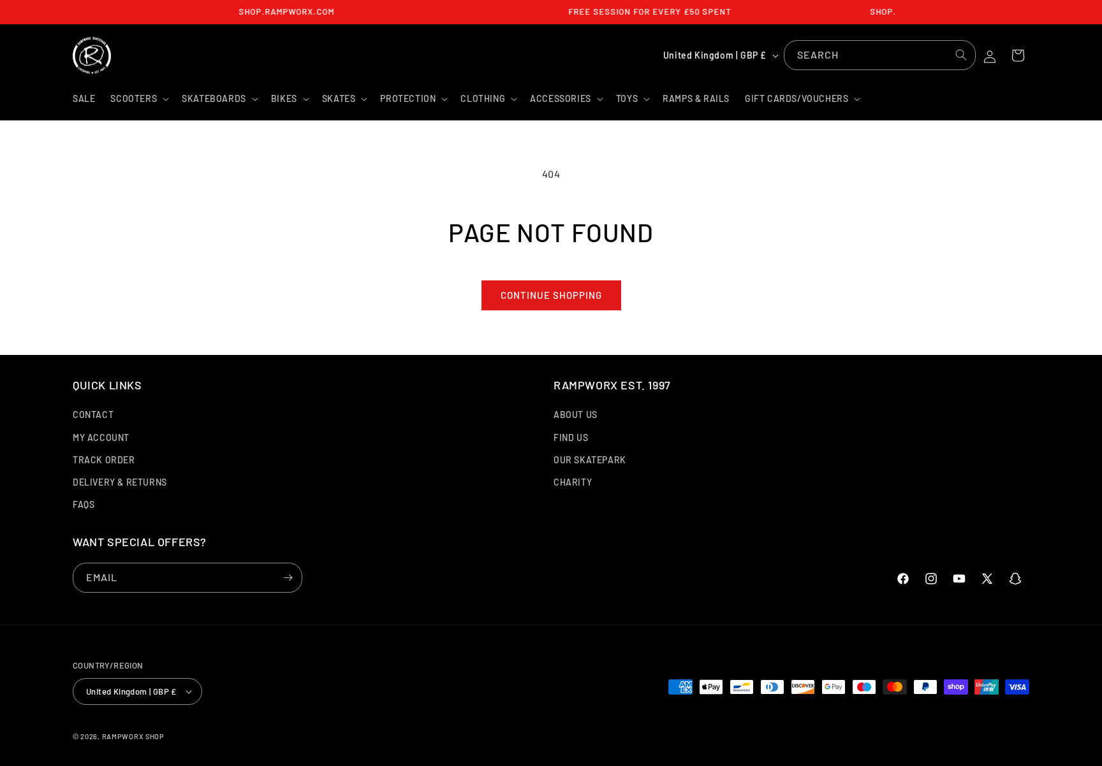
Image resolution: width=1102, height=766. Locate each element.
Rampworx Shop (133, 736)
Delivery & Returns (120, 482)
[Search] (961, 55)
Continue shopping (551, 295)
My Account (101, 437)
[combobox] (879, 55)
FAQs (83, 504)
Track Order (104, 459)
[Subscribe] (288, 578)
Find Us (571, 437)
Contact (93, 414)
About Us (576, 414)
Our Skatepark (590, 459)
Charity (573, 482)
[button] (138, 98)
